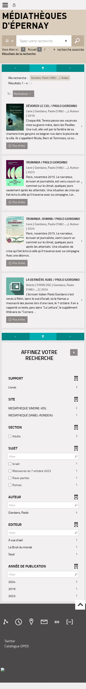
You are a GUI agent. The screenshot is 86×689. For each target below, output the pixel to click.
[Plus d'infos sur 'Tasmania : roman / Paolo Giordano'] (15, 230)
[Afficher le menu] (5, 5)
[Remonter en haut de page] (80, 605)
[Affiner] (43, 68)
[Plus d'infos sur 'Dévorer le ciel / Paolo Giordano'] (15, 117)
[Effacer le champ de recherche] (66, 40)
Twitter (9, 640)
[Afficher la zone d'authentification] (15, 5)
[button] (43, 387)
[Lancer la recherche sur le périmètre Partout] (77, 40)
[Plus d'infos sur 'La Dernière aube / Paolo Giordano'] (15, 286)
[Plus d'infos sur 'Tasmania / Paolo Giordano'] (15, 173)
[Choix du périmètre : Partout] (9, 40)
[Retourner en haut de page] (74, 352)
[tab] (6, 622)
